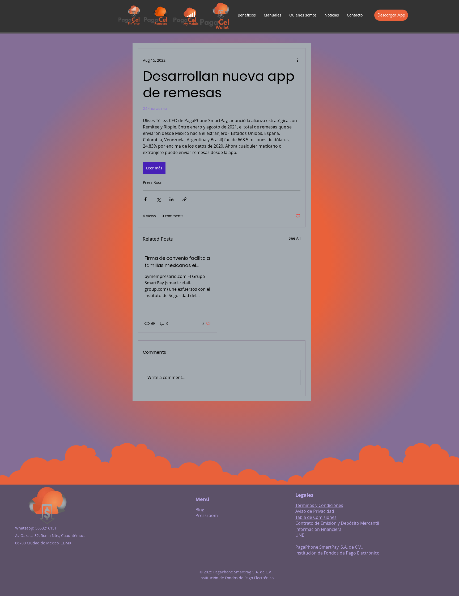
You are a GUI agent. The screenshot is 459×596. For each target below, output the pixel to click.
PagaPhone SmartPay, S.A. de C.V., (329, 547)
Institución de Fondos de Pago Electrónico (337, 553)
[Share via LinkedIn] (171, 199)
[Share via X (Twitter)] (158, 199)
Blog (200, 509)
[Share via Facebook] (145, 199)
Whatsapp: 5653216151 (36, 528)
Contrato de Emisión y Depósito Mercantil (337, 523)
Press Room (153, 182)
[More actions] (297, 60)
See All (295, 238)
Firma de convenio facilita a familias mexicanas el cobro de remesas (177, 262)
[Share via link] (184, 199)
